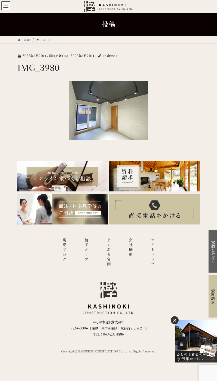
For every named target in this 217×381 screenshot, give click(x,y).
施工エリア (86, 250)
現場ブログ (64, 250)
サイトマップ (152, 252)
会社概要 (130, 247)
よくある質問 (108, 252)
